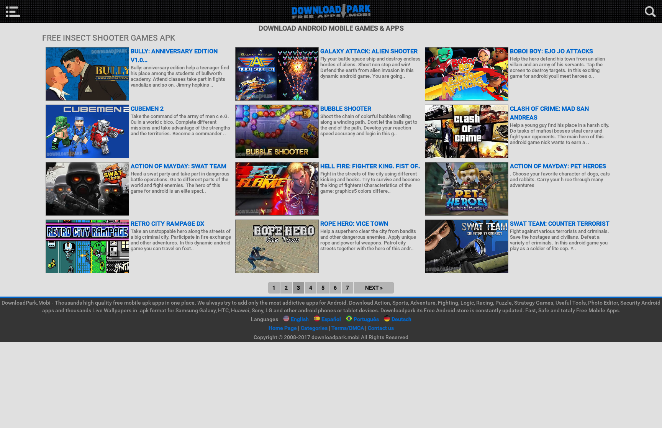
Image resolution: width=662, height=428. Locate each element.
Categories (314, 328)
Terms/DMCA (347, 328)
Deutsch (401, 319)
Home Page (283, 328)
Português (366, 319)
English (300, 319)
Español (331, 319)
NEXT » (374, 288)
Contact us (381, 328)
